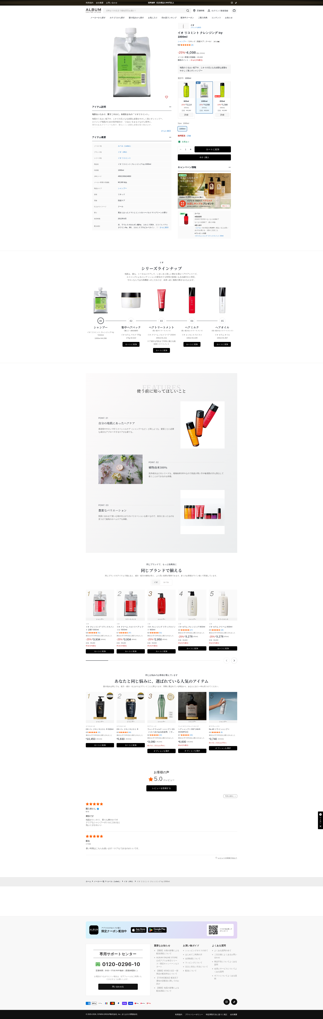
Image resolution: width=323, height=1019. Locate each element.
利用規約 (89, 3)
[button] (186, 45)
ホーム (88, 881)
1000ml (204, 101)
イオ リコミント (124, 158)
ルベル (198, 228)
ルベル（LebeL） (125, 146)
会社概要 (99, 3)
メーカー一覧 (99, 881)
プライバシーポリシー (194, 1014)
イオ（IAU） (123, 152)
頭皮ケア (200, 41)
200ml (222, 101)
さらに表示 (164, 227)
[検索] (187, 10)
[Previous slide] (227, 661)
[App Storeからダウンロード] (138, 930)
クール (208, 41)
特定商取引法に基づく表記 (216, 1014)
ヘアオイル (222, 328)
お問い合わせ (111, 3)
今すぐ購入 (204, 157)
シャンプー (122, 188)
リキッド (191, 41)
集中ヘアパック (131, 328)
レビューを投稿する (161, 788)
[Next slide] (234, 661)
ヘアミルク (192, 328)
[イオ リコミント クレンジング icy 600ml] (186, 90)
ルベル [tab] (166, 582)
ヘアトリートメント (161, 328)
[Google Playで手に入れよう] (157, 930)
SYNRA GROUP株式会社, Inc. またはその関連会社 (117, 1014)
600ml (186, 101)
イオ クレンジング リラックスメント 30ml (209, 236)
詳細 (189, 136)
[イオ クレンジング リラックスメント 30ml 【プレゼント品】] (186, 219)
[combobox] (147, 10)
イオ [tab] (156, 582)
